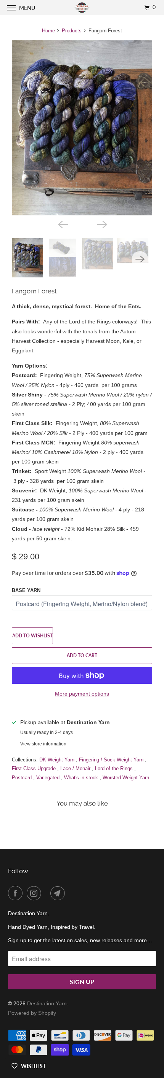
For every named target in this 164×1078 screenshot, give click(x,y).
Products (72, 30)
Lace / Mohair (76, 768)
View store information (43, 743)
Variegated (48, 777)
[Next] (101, 223)
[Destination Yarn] (82, 7)
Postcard (22, 777)
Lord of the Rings (114, 768)
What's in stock (82, 777)
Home (48, 30)
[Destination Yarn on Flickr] (47, 893)
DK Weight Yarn (57, 760)
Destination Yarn (47, 1003)
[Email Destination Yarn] (59, 893)
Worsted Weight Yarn (126, 777)
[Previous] (62, 223)
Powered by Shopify (32, 1013)
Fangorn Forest (34, 291)
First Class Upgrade (34, 768)
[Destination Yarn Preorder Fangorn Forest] (82, 127)
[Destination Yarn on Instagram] (35, 893)
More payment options (82, 694)
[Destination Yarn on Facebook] (17, 893)
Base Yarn (26, 590)
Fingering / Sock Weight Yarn (112, 760)
